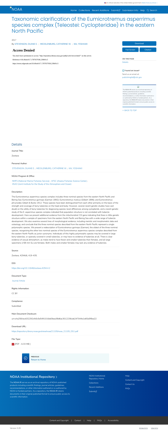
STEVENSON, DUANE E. (26, 44)
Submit (114, 10)
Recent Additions (100, 10)
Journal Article (18, 280)
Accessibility (113, 420)
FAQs (127, 388)
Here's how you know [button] (149, 3)
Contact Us (130, 384)
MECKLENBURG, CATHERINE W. (55, 44)
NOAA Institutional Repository (32, 377)
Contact (78, 420)
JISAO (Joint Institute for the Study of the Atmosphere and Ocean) (41, 184)
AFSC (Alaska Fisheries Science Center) (69, 181)
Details (125, 62)
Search (153, 10)
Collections (84, 10)
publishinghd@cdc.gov (132, 77)
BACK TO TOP (130, 110)
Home (74, 10)
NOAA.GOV (143, 428)
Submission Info (130, 10)
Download (139, 43)
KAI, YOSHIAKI (81, 44)
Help (142, 10)
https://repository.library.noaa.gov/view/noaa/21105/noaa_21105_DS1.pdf (45, 331)
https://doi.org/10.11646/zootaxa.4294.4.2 (31, 268)
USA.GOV (154, 428)
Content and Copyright (134, 380)
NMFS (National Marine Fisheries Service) (30, 181)
